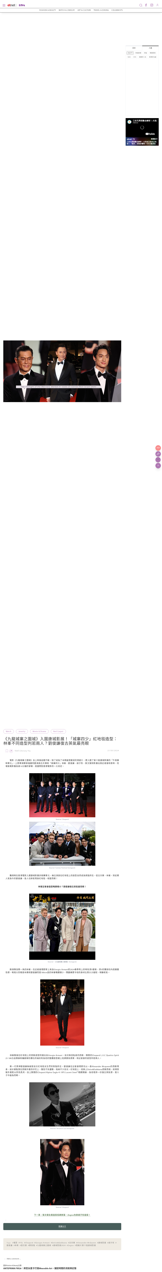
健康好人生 (142, 57)
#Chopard (28, 1243)
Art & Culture (84, 10)
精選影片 (154, 139)
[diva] (28, 5)
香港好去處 (152, 57)
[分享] (11, 751)
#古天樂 (71, 1243)
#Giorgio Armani (42, 1243)
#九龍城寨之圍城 (43, 1245)
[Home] (11, 5)
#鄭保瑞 (31, 1245)
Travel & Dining (101, 10)
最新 (134, 48)
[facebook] (146, 5)
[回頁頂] (158, 465)
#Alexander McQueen (86, 1243)
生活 (129, 57)
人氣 (150, 48)
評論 (145, 53)
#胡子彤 (110, 1243)
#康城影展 (101, 1243)
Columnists (117, 10)
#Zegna (70, 1245)
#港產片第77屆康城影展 (85, 1245)
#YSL (21, 1243)
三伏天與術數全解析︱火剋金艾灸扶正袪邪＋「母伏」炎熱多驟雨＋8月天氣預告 (141, 143)
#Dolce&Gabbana (59, 1243)
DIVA (134, 57)
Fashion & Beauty (47, 10)
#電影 (15, 1243)
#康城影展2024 (59, 1245)
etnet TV (130, 53)
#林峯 (16, 1245)
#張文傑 (23, 1245)
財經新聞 (138, 53)
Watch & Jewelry (67, 10)
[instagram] (151, 5)
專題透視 (152, 53)
